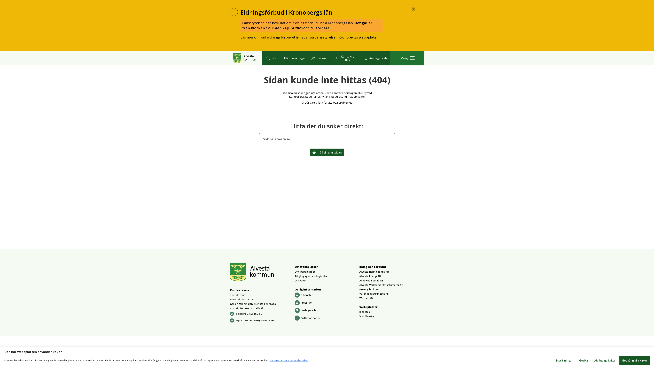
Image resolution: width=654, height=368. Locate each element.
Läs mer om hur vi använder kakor (289, 360)
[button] (271, 58)
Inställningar (564, 360)
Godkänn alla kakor (634, 360)
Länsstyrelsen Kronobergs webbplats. (346, 37)
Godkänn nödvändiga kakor (597, 360)
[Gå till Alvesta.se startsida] (244, 58)
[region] (327, 357)
